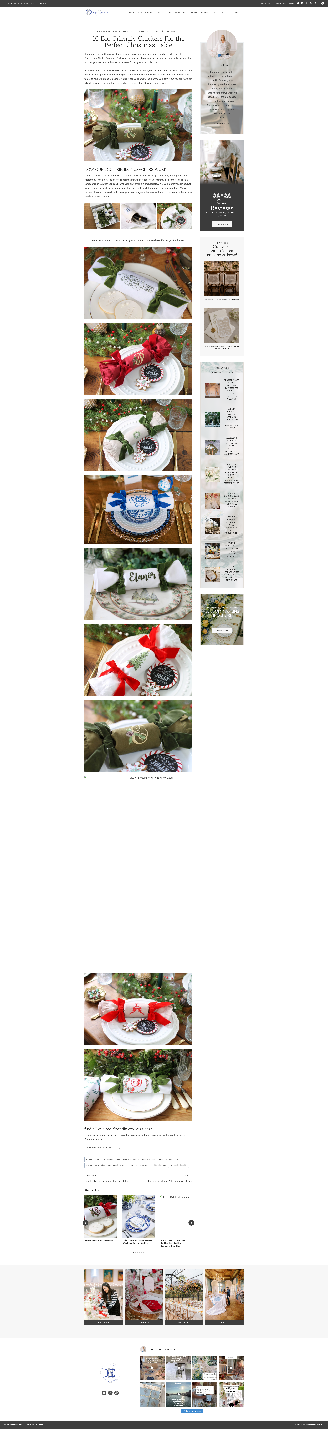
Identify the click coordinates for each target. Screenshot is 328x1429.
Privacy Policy (31, 1425)
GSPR (41, 1425)
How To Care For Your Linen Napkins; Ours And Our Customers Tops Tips (173, 1243)
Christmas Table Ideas (168, 1159)
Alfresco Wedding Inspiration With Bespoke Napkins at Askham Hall (231, 446)
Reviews (291, 3)
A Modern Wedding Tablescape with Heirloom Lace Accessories (232, 525)
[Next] (191, 1223)
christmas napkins (131, 1159)
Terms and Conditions (13, 1425)
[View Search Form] (315, 3)
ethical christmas (158, 1165)
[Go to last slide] (85, 1223)
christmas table (149, 1159)
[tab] (133, 1252)
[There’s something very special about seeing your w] (204, 1394)
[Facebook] (298, 3)
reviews (103, 1322)
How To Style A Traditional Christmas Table (106, 1178)
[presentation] (100, 1216)
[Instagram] (302, 3)
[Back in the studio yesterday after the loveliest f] (178, 1394)
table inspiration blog (124, 1135)
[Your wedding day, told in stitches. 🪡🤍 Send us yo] (231, 1394)
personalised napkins (178, 1165)
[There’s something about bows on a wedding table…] (152, 1368)
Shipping (278, 3)
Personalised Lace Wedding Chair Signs (222, 299)
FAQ (272, 3)
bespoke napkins (93, 1159)
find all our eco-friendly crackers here (118, 1129)
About (262, 3)
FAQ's (224, 1322)
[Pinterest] (311, 3)
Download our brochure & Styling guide (26, 3)
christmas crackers (112, 1159)
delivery (184, 1322)
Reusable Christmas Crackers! (99, 1240)
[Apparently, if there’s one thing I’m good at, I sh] (178, 1368)
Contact (285, 3)
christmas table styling (95, 1165)
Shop (131, 13)
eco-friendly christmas (117, 1165)
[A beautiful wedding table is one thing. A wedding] (204, 1368)
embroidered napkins (139, 1165)
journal (237, 13)
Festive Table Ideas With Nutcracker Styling (170, 1178)
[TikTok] (306, 3)
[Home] (98, 31)
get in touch (144, 1135)
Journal (267, 3)
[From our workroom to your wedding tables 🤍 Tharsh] (152, 1394)
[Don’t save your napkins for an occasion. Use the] (231, 1368)
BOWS (160, 13)
